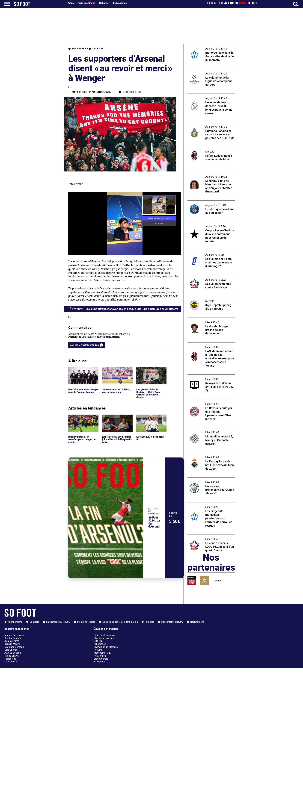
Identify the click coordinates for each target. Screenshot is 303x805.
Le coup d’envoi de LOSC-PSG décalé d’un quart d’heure (210, 537)
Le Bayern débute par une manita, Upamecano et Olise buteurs (206, 402)
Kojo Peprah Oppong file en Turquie (207, 298)
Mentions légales (86, 621)
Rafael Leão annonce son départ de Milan (210, 148)
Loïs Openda (11, 649)
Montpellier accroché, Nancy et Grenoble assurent (210, 430)
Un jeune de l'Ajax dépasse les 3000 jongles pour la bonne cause (206, 96)
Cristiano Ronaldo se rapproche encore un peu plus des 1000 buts (211, 125)
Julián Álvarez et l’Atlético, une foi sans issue (116, 370)
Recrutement (197, 621)
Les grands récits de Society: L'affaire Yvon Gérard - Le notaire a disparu (148, 373)
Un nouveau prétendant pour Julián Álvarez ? (207, 480)
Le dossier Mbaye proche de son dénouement (205, 320)
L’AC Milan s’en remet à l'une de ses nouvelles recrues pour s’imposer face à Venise (209, 347)
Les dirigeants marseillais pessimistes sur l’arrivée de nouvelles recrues (210, 505)
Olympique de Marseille (106, 647)
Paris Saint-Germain (104, 635)
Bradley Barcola (12, 638)
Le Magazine (120, 3)
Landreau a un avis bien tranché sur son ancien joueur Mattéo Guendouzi (209, 175)
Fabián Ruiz (10, 658)
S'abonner (104, 3)
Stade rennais (101, 658)
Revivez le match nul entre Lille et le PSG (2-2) (209, 377)
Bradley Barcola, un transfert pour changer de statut (82, 419)
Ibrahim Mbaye (12, 644)
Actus (71, 3)
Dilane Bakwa (11, 655)
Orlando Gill (10, 661)
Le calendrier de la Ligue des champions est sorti (209, 71)
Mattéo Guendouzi (14, 635)
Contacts (34, 621)
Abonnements (15, 621)
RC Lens (98, 649)
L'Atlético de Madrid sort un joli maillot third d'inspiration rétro (116, 419)
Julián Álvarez (11, 641)
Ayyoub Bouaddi (12, 652)
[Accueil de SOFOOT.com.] (39, 4)
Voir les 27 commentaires (84, 344)
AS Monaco (100, 655)
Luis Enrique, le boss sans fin (150, 417)
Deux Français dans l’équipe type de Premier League (81, 372)
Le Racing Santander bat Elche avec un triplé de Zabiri (208, 455)
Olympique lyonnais (104, 638)
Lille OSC (98, 641)
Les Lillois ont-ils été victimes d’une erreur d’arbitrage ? (211, 253)
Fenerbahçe (100, 644)
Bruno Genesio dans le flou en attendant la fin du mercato (211, 47)
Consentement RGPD (172, 621)
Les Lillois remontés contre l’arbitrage (208, 276)
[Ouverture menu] (7, 4)
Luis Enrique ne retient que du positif (208, 202)
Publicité (149, 621)
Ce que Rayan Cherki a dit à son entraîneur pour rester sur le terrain (207, 224)
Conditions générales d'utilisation (120, 621)
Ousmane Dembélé (14, 647)
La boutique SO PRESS (58, 621)
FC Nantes (99, 661)
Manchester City (102, 652)
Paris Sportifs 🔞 (86, 3)
